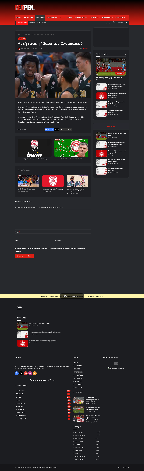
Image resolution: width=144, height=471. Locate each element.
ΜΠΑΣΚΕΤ (39, 17)
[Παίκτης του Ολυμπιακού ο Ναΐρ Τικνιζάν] (101, 104)
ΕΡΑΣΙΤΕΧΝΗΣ (51, 17)
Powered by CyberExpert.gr (48, 467)
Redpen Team (25, 48)
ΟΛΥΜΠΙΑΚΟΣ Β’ (80, 17)
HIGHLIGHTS (119, 17)
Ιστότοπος (58, 240)
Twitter (19, 307)
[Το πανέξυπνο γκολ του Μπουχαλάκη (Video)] (78, 409)
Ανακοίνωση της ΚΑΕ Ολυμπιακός (52, 189)
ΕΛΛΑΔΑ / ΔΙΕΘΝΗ (66, 17)
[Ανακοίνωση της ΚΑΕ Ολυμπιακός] (53, 181)
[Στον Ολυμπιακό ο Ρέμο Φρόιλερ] (101, 113)
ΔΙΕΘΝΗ (18, 400)
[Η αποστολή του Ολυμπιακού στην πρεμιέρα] (101, 95)
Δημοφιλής (111, 126)
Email (17, 240)
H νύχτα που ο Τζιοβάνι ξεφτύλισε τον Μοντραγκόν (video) (93, 418)
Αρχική (21, 34)
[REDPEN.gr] (25, 7)
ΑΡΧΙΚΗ (18, 17)
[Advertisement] (91, 6)
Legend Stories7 (21, 419)
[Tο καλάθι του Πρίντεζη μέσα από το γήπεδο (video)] (78, 400)
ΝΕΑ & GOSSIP (106, 17)
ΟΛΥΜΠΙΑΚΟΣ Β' (21, 416)
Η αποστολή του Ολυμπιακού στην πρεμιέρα (42, 22)
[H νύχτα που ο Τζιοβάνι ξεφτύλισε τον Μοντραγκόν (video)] (78, 418)
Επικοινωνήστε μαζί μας (43, 380)
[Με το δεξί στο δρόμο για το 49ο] (101, 136)
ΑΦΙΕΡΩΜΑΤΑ (94, 17)
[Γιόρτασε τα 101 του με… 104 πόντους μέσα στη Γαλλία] (77, 181)
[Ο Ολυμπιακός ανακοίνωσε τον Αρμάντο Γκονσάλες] (101, 87)
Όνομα (17, 232)
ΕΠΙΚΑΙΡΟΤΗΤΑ (21, 412)
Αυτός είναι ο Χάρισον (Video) (27, 189)
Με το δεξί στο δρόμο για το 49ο (109, 78)
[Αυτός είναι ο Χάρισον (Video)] (28, 181)
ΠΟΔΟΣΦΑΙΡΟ (28, 17)
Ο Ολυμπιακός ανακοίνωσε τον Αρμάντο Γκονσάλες (45, 332)
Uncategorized (20, 391)
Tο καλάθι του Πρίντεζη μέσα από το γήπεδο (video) (92, 400)
